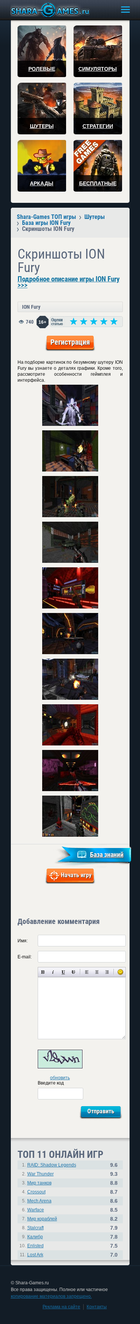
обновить (60, 1077)
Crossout (36, 1192)
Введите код (51, 1083)
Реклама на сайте (61, 1306)
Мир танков (39, 1183)
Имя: (23, 940)
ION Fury (31, 307)
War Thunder (40, 1174)
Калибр (35, 1236)
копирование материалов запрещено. (51, 1296)
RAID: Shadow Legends (51, 1165)
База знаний (107, 854)
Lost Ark (35, 1254)
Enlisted (35, 1245)
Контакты (97, 1306)
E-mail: (25, 957)
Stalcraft (35, 1227)
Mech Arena (39, 1201)
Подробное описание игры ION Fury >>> (68, 282)
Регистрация (70, 342)
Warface (35, 1209)
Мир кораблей (42, 1218)
